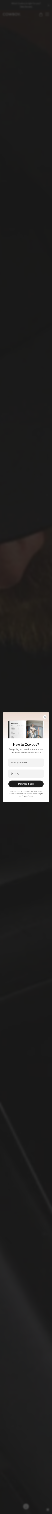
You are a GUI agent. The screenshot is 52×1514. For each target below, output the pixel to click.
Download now (26, 783)
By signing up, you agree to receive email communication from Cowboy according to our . (26, 793)
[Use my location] (12, 774)
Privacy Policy (27, 796)
